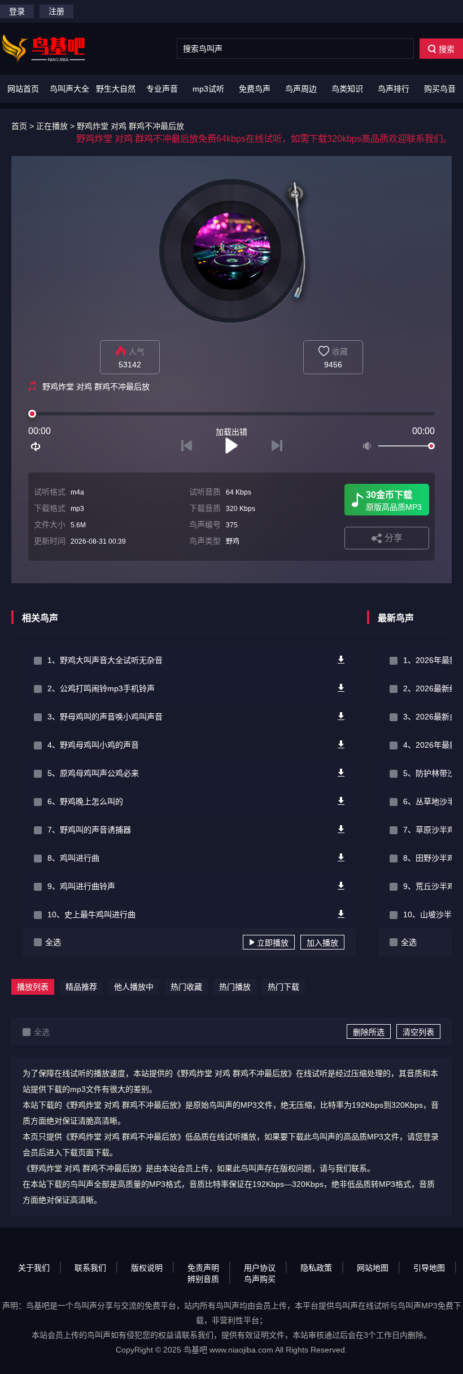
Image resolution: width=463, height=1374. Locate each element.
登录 (17, 11)
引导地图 (429, 1267)
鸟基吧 (195, 1349)
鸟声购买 (260, 1279)
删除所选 (369, 1032)
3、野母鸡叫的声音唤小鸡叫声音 (105, 716)
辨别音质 (203, 1279)
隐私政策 (316, 1267)
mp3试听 (208, 88)
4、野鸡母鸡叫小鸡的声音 (93, 744)
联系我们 (90, 1267)
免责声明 (203, 1267)
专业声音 (162, 88)
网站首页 (23, 88)
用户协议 (260, 1267)
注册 (56, 11)
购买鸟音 (440, 88)
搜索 (447, 49)
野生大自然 (116, 88)
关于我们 (34, 1267)
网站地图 (372, 1267)
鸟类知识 (347, 88)
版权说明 (147, 1267)
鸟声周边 (301, 88)
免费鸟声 (254, 88)
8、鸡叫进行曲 (73, 857)
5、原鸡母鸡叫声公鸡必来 (93, 773)
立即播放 (273, 942)
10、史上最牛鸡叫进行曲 (91, 914)
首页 (19, 126)
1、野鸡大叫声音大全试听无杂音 (105, 660)
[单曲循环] (36, 446)
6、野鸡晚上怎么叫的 (85, 801)
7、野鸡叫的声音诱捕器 (89, 829)
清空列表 (418, 1032)
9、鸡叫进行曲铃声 (81, 886)
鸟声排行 (393, 88)
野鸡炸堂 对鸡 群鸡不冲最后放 (130, 126)
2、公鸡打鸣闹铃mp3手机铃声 (101, 688)
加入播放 (322, 942)
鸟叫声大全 (69, 88)
